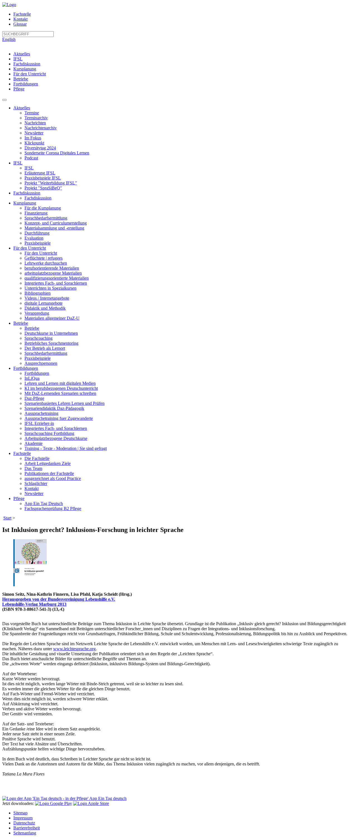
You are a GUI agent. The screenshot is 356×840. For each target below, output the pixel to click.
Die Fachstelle (37, 458)
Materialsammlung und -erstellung (54, 228)
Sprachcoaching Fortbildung (49, 433)
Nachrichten (35, 122)
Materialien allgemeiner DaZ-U (52, 318)
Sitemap (20, 813)
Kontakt (20, 19)
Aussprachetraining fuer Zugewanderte (58, 418)
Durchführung (37, 233)
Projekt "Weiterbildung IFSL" (50, 183)
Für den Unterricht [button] (29, 248)
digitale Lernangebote (43, 303)
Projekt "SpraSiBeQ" (43, 188)
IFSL (18, 58)
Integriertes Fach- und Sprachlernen (55, 283)
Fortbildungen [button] (25, 368)
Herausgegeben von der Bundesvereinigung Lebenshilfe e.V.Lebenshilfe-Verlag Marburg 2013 (58, 602)
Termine (31, 112)
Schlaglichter (35, 483)
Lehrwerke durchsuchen (45, 263)
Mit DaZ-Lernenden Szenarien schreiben (60, 393)
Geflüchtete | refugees (43, 258)
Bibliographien (37, 293)
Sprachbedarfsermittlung (45, 218)
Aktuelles (21, 53)
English (9, 39)
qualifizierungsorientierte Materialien (56, 278)
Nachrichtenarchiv (40, 127)
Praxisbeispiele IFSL (42, 178)
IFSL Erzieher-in (39, 423)
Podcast (31, 158)
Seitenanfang (24, 833)
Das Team (33, 468)
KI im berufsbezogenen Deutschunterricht (61, 388)
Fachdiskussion (26, 63)
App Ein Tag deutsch (107, 798)
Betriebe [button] (20, 323)
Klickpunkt (34, 143)
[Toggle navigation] (4, 100)
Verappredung (36, 313)
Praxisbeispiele (37, 243)
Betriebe (20, 79)
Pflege (18, 89)
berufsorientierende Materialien (51, 268)
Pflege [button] (18, 498)
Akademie (33, 443)
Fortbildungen (25, 84)
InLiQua (31, 378)
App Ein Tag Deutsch (43, 503)
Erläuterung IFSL (39, 173)
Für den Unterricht (29, 74)
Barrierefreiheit (26, 828)
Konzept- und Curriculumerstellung (55, 223)
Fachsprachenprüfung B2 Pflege (52, 508)
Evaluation (33, 238)
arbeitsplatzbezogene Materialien (53, 273)
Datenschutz (24, 823)
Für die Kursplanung (42, 208)
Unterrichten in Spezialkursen (50, 288)
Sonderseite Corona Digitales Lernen (56, 153)
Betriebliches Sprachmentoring (51, 343)
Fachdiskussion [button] (26, 193)
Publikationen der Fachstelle (49, 473)
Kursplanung (24, 68)
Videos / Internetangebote (46, 298)
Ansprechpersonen (40, 363)
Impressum (23, 818)
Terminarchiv (36, 117)
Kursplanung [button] (24, 203)
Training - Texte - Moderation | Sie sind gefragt (65, 448)
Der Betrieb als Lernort (44, 348)
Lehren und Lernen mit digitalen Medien (60, 383)
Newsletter (33, 132)
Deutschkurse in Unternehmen (51, 333)
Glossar (20, 24)
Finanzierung (36, 213)
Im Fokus (32, 138)
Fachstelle (22, 14)
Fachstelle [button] (22, 453)
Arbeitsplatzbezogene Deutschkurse (55, 438)
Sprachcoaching (38, 338)
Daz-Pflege (34, 398)
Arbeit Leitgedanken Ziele (47, 463)
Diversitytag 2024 (40, 148)
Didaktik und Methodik (45, 308)
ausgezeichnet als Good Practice (52, 478)
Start (7, 518)
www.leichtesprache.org (74, 648)
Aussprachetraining (41, 413)
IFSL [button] (18, 163)
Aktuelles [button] (21, 107)
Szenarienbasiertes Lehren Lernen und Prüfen (64, 403)
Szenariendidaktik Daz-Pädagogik (54, 408)
